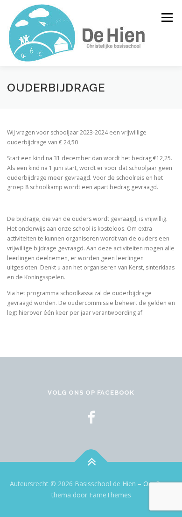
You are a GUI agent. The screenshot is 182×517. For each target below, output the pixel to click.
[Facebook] (91, 417)
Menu (166, 17)
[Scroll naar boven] (91, 462)
